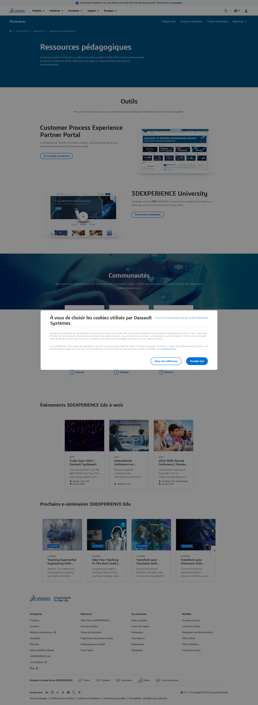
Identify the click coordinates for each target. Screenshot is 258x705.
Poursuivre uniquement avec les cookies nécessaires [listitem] (181, 318)
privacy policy (169, 349)
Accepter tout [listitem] (197, 361)
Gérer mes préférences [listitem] (166, 361)
